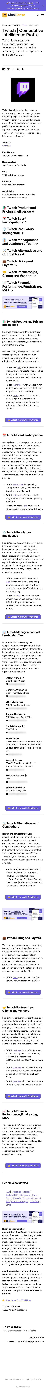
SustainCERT (12, 1195)
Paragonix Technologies (17, 1201)
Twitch (24, 25)
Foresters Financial (32, 1198)
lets (19, 367)
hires (15, 977)
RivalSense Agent (12, 25)
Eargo (8, 1205)
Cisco (8, 1198)
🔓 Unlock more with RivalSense (23, 420)
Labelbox (34, 1201)
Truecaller (16, 1192)
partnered (17, 1050)
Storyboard (25, 1195)
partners (17, 1067)
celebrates (18, 495)
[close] (43, 6)
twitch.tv (6, 146)
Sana (34, 1195)
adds (15, 395)
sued (8, 582)
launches (17, 385)
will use (16, 596)
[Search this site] (38, 15)
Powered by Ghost (23, 1386)
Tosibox (26, 1192)
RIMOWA (17, 1198)
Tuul (8, 1192)
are (25, 506)
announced (18, 484)
